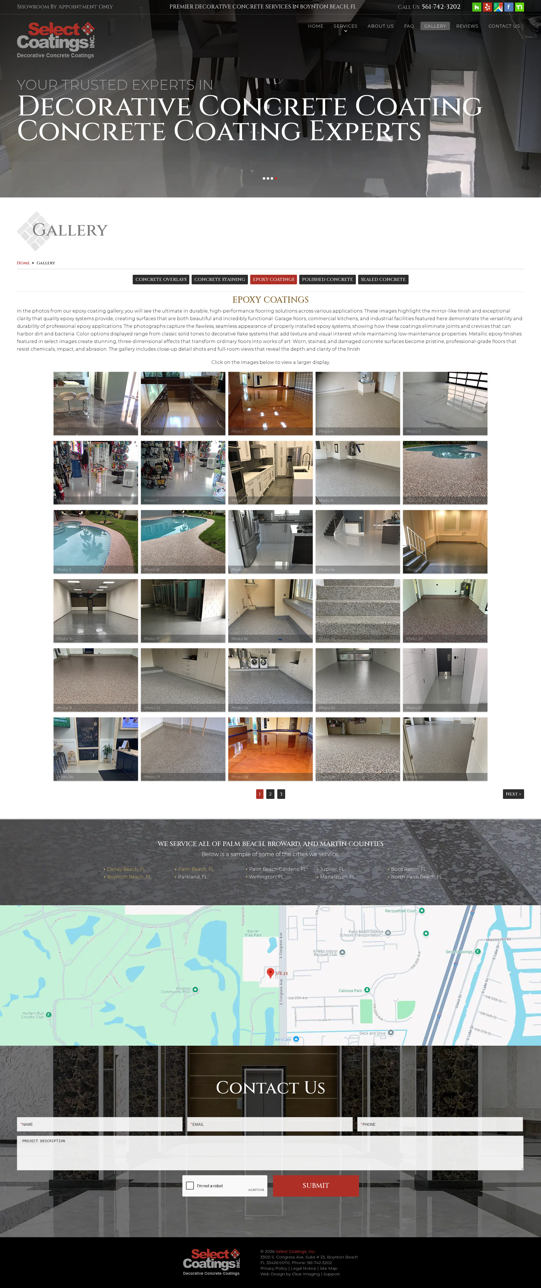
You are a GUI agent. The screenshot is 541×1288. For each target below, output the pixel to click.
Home (315, 26)
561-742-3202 (441, 7)
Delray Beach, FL (126, 869)
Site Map (328, 1268)
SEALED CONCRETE (383, 279)
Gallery (435, 26)
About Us (381, 26)
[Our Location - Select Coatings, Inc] (270, 975)
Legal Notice (303, 1268)
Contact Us (504, 26)
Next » (513, 794)
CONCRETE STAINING (219, 279)
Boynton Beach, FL (129, 877)
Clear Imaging (306, 1273)
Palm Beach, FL (196, 869)
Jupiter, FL (332, 869)
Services (346, 26)
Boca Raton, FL (408, 869)
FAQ (409, 26)
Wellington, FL (266, 877)
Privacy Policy (273, 1268)
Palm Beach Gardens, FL (277, 869)
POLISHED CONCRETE (327, 279)
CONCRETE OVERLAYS (161, 279)
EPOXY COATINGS (273, 279)
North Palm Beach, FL (416, 877)
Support (331, 1273)
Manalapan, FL (337, 877)
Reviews (467, 26)
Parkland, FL (192, 877)
